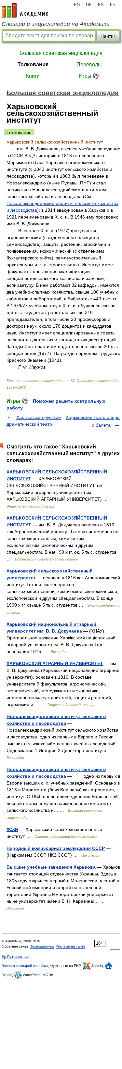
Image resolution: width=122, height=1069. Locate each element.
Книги (33, 76)
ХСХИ (12, 829)
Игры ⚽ (89, 76)
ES (101, 5)
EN (77, 5)
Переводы (89, 64)
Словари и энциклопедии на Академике (56, 24)
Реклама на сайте (70, 946)
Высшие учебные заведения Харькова (51, 867)
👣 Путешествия (16, 957)
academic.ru (25, 10)
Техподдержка (42, 946)
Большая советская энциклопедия (61, 53)
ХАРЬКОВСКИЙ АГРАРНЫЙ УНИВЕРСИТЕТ (55, 663)
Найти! (108, 36)
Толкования (33, 64)
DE (89, 5)
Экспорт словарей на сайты (25, 966)
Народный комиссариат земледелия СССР (56, 848)
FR (112, 5)
